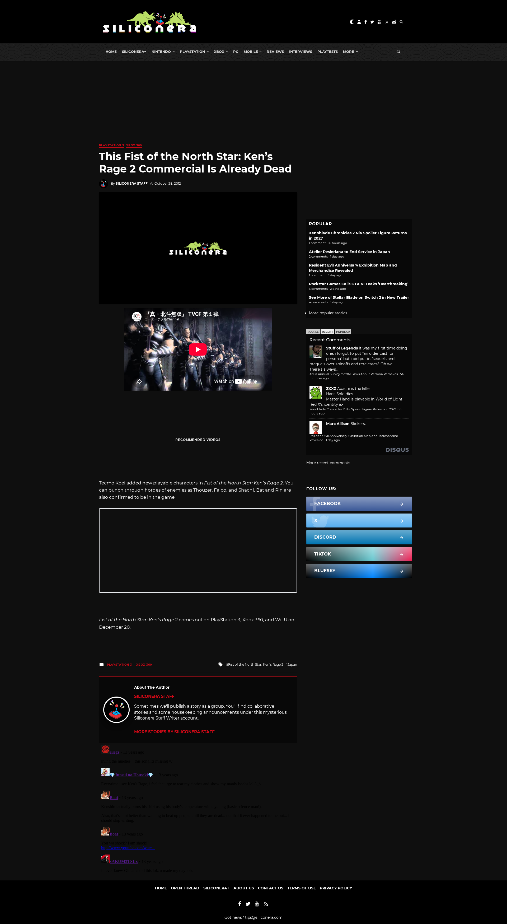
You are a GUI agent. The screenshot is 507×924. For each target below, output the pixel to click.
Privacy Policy (336, 888)
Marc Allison (338, 423)
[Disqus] (198, 809)
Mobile (251, 51)
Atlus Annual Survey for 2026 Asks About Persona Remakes (353, 374)
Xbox (219, 51)
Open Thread (185, 888)
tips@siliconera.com (264, 917)
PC (235, 51)
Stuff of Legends (342, 348)
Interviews (300, 51)
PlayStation (192, 51)
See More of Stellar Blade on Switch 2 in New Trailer (359, 297)
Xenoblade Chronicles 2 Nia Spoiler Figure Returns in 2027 (352, 409)
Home (111, 51)
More (348, 51)
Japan (292, 664)
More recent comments (328, 462)
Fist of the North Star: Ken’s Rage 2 (255, 664)
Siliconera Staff (132, 183)
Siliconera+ (134, 51)
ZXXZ (331, 388)
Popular (343, 332)
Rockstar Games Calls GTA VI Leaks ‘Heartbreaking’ (359, 284)
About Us (243, 888)
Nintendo (161, 51)
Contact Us (270, 888)
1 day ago (333, 440)
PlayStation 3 (111, 145)
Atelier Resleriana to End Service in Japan (349, 251)
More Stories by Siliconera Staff (174, 731)
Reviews (275, 51)
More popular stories (328, 313)
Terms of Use (301, 888)
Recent (327, 332)
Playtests (327, 51)
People (313, 332)
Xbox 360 (134, 145)
